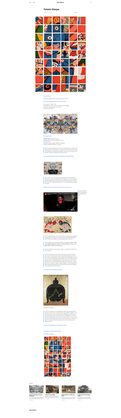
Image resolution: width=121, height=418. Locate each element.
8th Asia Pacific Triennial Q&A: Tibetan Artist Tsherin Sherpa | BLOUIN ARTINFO (58, 156)
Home (30, 2)
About (34, 2)
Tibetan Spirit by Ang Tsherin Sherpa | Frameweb (52, 331)
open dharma (60, 2)
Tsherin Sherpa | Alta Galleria (48, 333)
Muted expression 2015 (47, 135)
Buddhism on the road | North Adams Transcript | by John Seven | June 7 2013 (57, 187)
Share (75, 12)
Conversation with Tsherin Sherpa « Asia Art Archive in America (54, 325)
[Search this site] (91, 2)
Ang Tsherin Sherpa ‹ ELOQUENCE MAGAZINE (52, 269)
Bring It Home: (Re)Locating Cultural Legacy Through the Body (55, 101)
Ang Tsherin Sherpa (47, 95)
